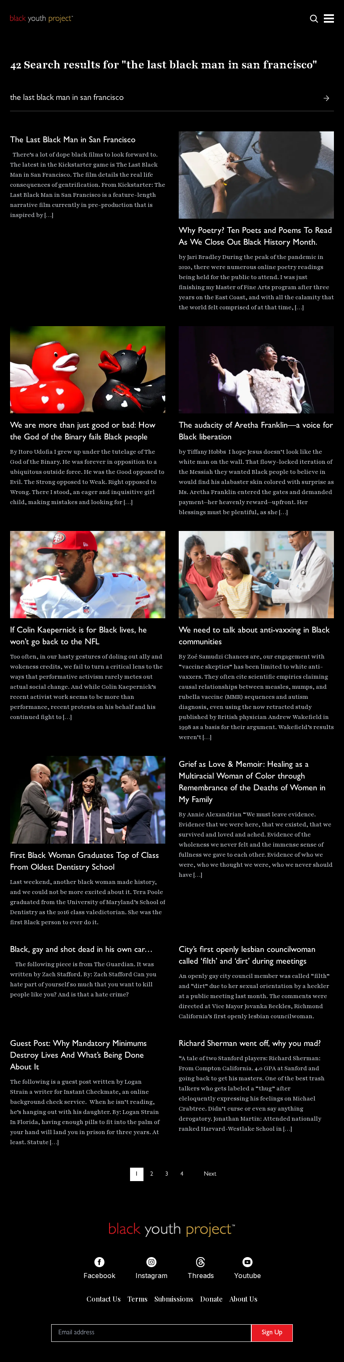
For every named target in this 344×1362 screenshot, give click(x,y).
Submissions (173, 1298)
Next (210, 1174)
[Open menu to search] (314, 18)
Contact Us (103, 1298)
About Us (243, 1298)
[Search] (326, 98)
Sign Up (272, 1333)
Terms (138, 1298)
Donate (211, 1298)
